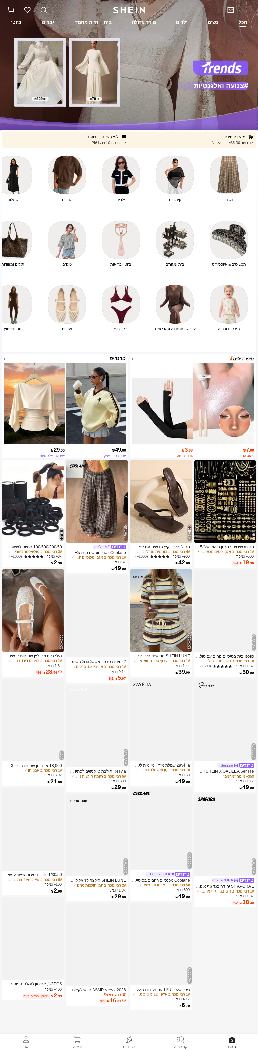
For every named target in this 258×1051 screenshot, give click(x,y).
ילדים (121, 200)
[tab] (243, 23)
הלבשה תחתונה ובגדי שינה (175, 329)
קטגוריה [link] (180, 1047)
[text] (95, 99)
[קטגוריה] (248, 10)
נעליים (67, 329)
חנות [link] (232, 1047)
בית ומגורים (175, 264)
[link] (228, 10)
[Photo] (229, 175)
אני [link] (26, 1047)
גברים (67, 200)
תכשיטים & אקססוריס (229, 264)
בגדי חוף (121, 329)
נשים (229, 200)
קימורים (175, 200)
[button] (11, 10)
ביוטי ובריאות (120, 264)
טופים (67, 264)
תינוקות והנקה (229, 329)
